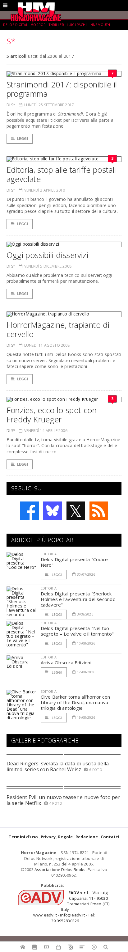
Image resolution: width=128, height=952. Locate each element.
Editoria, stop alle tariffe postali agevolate (61, 174)
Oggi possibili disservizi (47, 255)
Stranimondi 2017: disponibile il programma (62, 89)
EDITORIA (49, 554)
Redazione (86, 837)
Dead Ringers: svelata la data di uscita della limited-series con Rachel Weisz (58, 766)
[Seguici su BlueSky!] (52, 510)
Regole (65, 837)
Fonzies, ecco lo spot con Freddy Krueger (52, 415)
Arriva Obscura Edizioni (66, 662)
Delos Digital (15, 25)
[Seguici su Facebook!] (29, 510)
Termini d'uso (23, 837)
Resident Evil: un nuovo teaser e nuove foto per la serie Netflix (63, 800)
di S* (11, 105)
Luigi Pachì (77, 25)
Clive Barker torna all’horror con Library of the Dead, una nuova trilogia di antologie (75, 702)
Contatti (110, 837)
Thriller (56, 25)
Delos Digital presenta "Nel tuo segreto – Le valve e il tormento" (77, 631)
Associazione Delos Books (60, 869)
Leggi (22, 138)
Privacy (48, 837)
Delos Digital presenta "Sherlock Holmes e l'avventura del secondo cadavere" (78, 599)
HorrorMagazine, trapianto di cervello (58, 329)
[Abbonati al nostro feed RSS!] (98, 510)
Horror (38, 25)
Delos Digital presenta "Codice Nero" (74, 562)
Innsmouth (99, 25)
